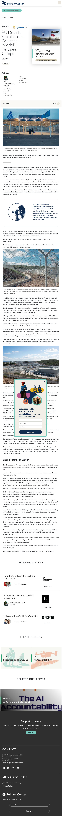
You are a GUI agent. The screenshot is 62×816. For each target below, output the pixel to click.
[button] (30, 411)
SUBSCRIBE (30, 432)
